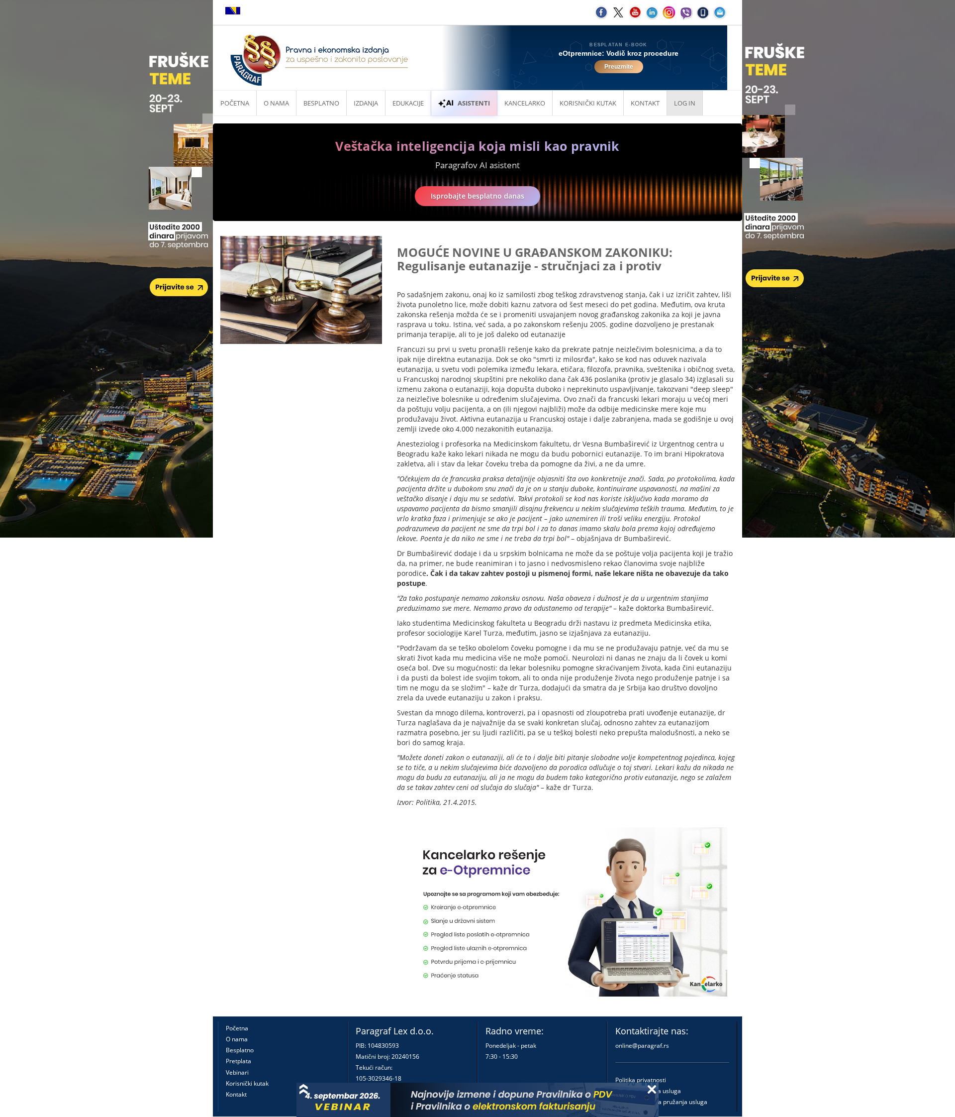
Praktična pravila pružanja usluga (661, 1102)
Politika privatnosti (640, 1080)
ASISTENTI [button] (474, 103)
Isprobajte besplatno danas (477, 196)
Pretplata (238, 1061)
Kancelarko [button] (524, 103)
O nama (276, 103)
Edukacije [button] (408, 103)
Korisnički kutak (247, 1083)
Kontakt (236, 1094)
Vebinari (237, 1072)
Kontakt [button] (645, 103)
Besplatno (321, 103)
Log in (684, 103)
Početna (234, 103)
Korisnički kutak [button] (588, 103)
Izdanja (366, 103)
